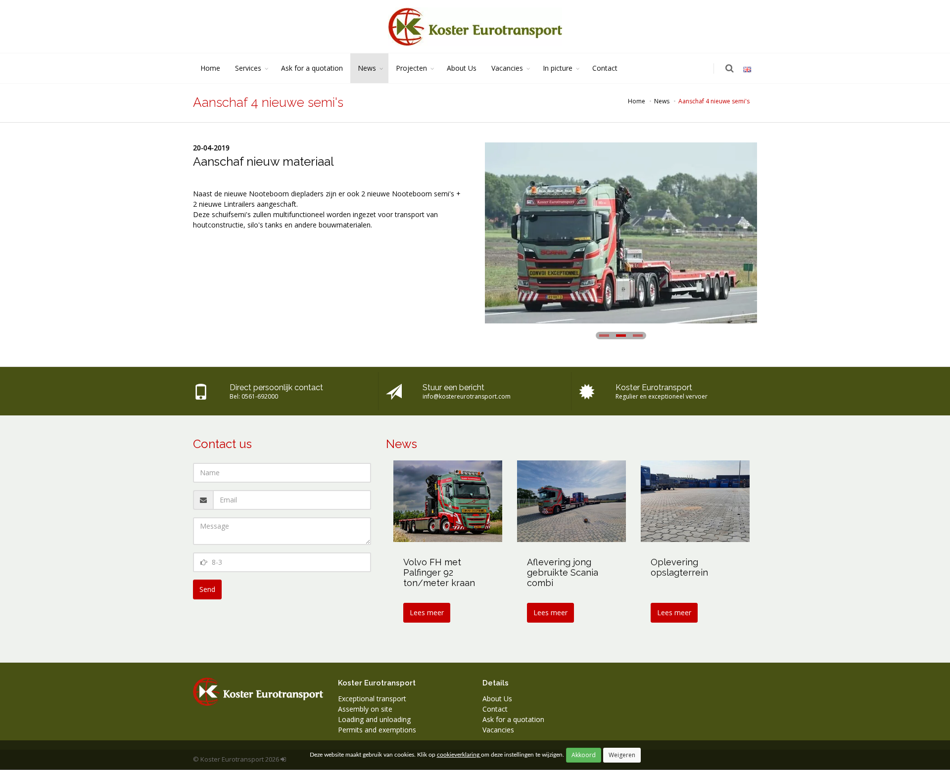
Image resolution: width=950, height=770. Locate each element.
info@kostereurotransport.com (467, 396)
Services (248, 68)
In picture (557, 68)
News (367, 68)
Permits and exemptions (377, 729)
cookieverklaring (459, 755)
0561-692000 (259, 396)
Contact (605, 68)
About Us (461, 68)
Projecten (411, 68)
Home (210, 68)
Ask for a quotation (312, 68)
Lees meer (427, 612)
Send (207, 589)
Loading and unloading (374, 719)
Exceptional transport (372, 698)
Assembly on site (365, 709)
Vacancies (507, 68)
